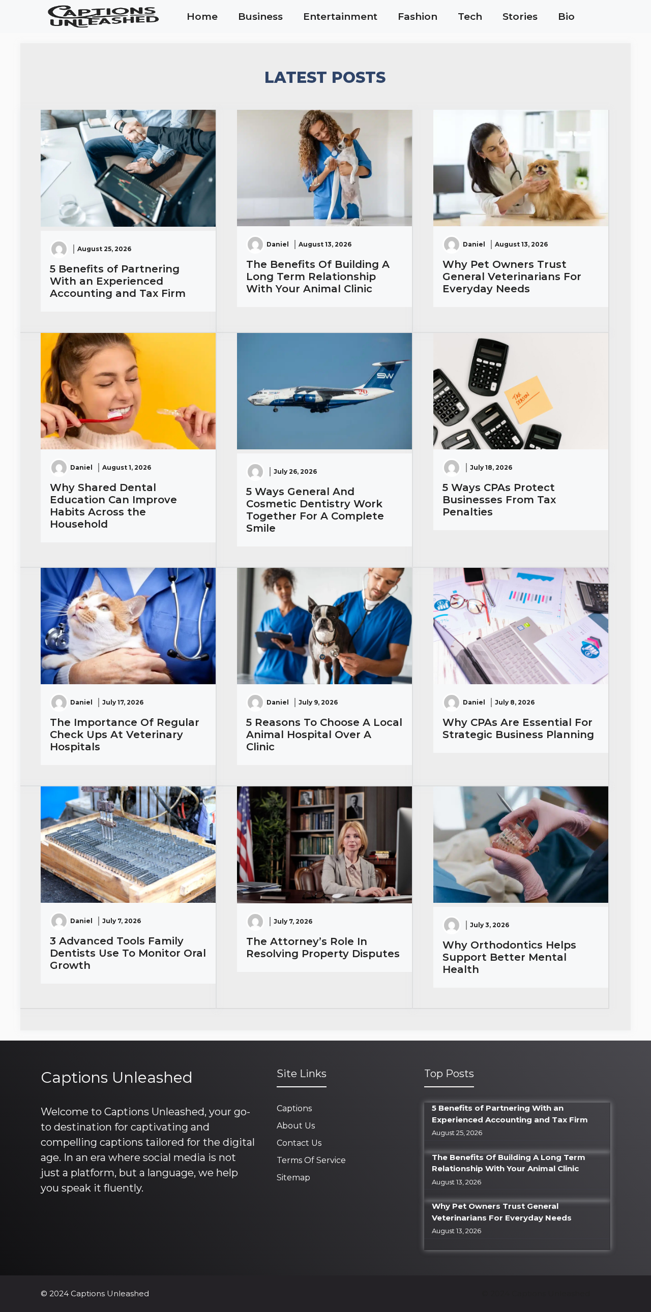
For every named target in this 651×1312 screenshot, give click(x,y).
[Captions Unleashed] (103, 16)
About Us (296, 1126)
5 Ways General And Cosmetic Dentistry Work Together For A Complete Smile (315, 509)
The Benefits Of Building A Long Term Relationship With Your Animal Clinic (318, 276)
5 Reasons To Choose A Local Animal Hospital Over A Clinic (324, 734)
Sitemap (293, 1177)
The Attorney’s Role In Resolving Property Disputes (323, 947)
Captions (294, 1108)
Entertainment (340, 16)
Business (260, 16)
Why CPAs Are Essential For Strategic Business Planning (518, 728)
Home (202, 16)
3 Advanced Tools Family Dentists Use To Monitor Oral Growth (128, 953)
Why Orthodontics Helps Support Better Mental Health (509, 957)
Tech (470, 16)
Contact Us (299, 1143)
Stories (520, 16)
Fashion (417, 16)
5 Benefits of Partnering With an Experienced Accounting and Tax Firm (118, 281)
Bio (566, 16)
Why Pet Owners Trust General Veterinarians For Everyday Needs (511, 276)
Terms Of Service (311, 1160)
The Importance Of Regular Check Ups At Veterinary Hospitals (124, 734)
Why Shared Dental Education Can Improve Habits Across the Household (113, 505)
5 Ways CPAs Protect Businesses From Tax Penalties (499, 499)
